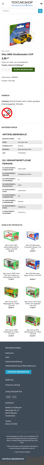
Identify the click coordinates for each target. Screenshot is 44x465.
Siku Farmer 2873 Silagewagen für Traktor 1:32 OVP (11, 303)
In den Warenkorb (23, 70)
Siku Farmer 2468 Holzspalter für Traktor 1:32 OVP (11, 332)
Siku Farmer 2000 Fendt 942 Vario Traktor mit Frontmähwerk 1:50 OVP (11, 275)
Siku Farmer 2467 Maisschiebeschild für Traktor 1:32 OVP (11, 247)
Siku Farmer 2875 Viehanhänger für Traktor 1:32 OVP (32, 332)
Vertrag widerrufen (13, 459)
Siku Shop (6, 51)
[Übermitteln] (40, 11)
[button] (3, 3)
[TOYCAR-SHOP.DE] (22, 3)
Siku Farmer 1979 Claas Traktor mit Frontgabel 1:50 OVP (33, 303)
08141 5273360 (11, 424)
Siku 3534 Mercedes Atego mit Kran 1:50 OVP (32, 274)
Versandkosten (23, 62)
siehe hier (32, 448)
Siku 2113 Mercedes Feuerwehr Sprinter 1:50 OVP (32, 247)
